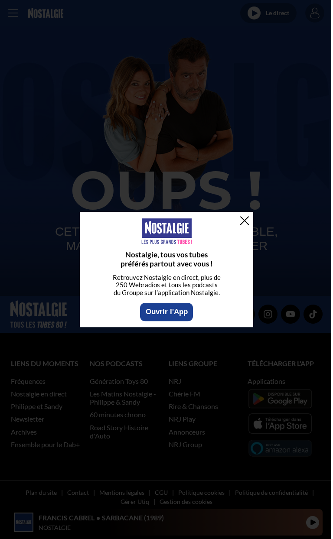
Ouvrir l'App (167, 312)
